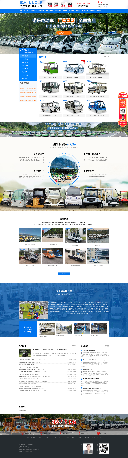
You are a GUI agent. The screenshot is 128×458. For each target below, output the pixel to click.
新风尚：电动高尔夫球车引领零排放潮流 (29, 367)
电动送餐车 (58, 10)
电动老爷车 (25, 65)
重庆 (101, 4)
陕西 (104, 7)
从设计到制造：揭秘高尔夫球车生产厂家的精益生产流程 (32, 369)
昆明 (107, 4)
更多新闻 (74, 346)
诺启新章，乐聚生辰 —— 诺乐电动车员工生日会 (30, 386)
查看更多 (106, 57)
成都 (99, 4)
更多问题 (107, 346)
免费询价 (99, 10)
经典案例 (71, 10)
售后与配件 (85, 10)
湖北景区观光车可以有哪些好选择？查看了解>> (30, 362)
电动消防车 (25, 68)
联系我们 (92, 10)
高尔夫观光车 (49, 10)
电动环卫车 (25, 75)
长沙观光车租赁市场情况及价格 (27, 364)
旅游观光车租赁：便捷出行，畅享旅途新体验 (30, 378)
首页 (21, 10)
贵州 (101, 7)
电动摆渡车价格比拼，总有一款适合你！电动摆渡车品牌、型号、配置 (35, 376)
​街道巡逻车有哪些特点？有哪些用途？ (28, 383)
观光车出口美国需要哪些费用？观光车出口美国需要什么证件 (33, 371)
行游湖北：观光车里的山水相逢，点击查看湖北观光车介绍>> (33, 359)
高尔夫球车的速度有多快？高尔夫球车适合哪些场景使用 (32, 388)
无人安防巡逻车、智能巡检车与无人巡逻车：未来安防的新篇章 (33, 381)
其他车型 (65, 10)
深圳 (99, 7)
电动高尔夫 (25, 62)
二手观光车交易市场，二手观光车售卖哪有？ (30, 374)
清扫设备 (24, 72)
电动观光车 (41, 10)
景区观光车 (35, 410)
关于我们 (26, 10)
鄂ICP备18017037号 (27, 451)
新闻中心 (78, 10)
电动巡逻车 (34, 10)
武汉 (104, 4)
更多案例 (64, 273)
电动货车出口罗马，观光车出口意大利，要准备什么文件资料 (33, 390)
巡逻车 (25, 410)
